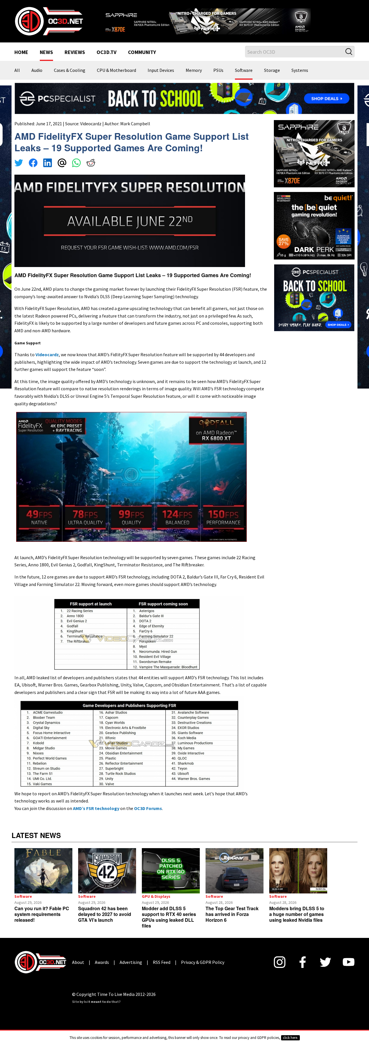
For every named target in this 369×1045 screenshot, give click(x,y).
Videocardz (90, 131)
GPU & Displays (156, 903)
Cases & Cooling (69, 78)
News (46, 60)
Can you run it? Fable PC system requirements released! (41, 921)
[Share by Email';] (62, 171)
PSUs (218, 78)
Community (142, 60)
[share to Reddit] (90, 171)
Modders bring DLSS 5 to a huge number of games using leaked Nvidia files (296, 921)
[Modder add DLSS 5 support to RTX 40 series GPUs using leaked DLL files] (171, 878)
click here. (290, 1037)
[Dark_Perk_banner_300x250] (314, 232)
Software (244, 78)
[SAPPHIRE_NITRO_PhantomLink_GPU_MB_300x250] (314, 160)
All (17, 78)
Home (21, 60)
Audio (36, 78)
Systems (299, 78)
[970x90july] (184, 105)
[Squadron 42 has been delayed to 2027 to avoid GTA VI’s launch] (107, 878)
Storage (272, 78)
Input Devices (161, 78)
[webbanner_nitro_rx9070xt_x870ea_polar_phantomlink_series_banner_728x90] (228, 22)
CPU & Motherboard (116, 78)
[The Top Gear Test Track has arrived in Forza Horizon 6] (234, 878)
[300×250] (314, 304)
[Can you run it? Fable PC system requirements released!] (43, 878)
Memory (194, 78)
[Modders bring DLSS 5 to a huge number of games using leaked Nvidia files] (298, 878)
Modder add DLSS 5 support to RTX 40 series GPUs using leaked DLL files (169, 924)
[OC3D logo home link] (48, 24)
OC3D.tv (106, 60)
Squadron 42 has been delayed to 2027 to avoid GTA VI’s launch (104, 921)
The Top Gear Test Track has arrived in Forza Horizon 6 (232, 921)
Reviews (75, 60)
